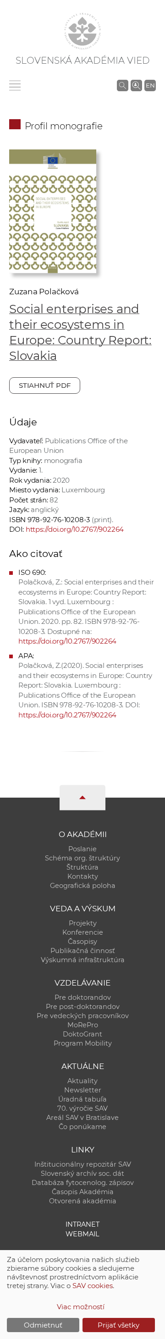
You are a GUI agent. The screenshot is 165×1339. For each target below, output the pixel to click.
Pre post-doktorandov (83, 1007)
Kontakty (82, 876)
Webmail (82, 1234)
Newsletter (82, 1090)
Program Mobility (83, 1043)
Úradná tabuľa (82, 1099)
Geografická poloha (83, 886)
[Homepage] (82, 31)
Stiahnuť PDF (45, 385)
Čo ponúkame (82, 1127)
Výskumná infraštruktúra (83, 960)
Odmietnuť (43, 1325)
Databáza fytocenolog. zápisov (83, 1183)
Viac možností (80, 1306)
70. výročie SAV (82, 1108)
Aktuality (82, 1081)
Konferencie (82, 932)
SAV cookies (92, 1285)
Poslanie (82, 849)
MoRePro (82, 1025)
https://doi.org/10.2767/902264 (75, 529)
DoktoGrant (82, 1034)
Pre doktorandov (83, 997)
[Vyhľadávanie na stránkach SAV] (122, 85)
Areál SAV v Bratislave (82, 1117)
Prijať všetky (118, 1325)
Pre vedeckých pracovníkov (83, 1016)
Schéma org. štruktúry (82, 858)
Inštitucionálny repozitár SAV (82, 1164)
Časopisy (82, 941)
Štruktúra (82, 867)
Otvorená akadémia (82, 1201)
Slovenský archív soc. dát (82, 1173)
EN (150, 85)
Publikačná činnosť (82, 951)
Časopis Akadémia (83, 1192)
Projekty (83, 923)
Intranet (82, 1224)
